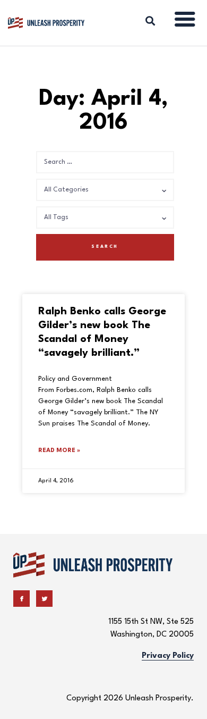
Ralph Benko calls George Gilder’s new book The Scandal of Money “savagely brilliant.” (102, 332)
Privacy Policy (168, 656)
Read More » (59, 451)
